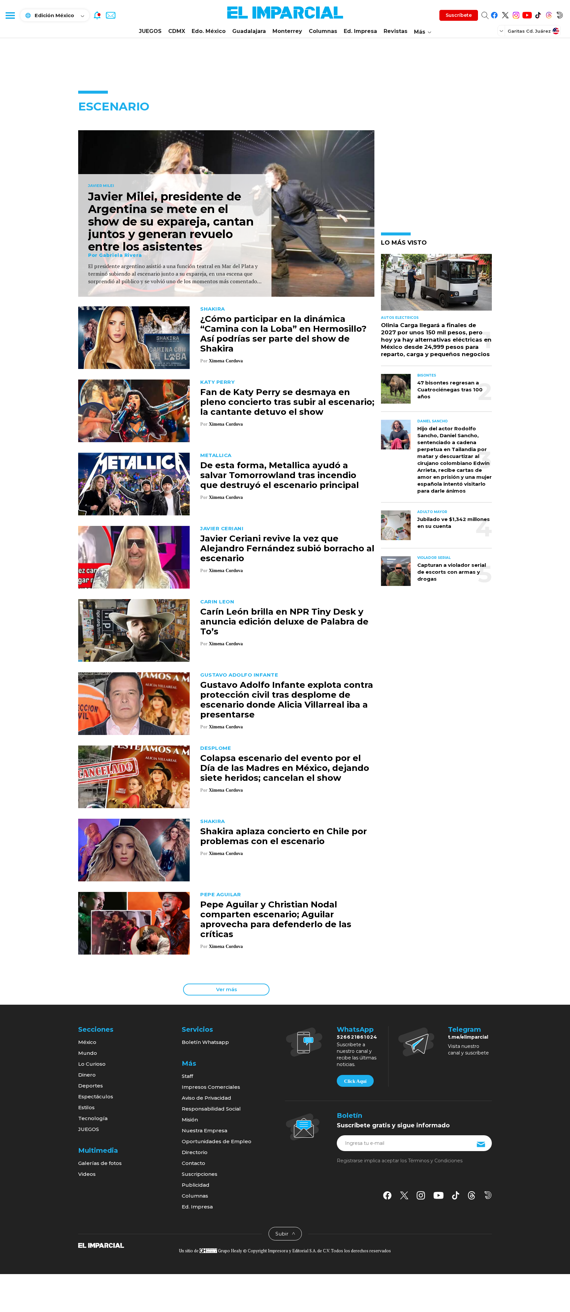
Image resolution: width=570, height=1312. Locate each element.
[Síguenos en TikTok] (537, 14)
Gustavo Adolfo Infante (239, 674)
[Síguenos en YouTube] (527, 14)
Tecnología (93, 1118)
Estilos (86, 1107)
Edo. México (209, 31)
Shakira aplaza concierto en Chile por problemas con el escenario (283, 836)
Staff (187, 1076)
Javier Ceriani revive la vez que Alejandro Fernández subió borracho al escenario (287, 548)
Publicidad (195, 1185)
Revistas (395, 31)
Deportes (90, 1086)
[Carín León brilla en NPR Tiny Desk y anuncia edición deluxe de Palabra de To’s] (134, 629)
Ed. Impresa (360, 31)
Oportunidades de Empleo (216, 1141)
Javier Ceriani (221, 528)
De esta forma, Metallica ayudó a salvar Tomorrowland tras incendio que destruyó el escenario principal (279, 475)
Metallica (216, 455)
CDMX (176, 31)
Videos (87, 1174)
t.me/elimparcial (468, 1037)
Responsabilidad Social (211, 1109)
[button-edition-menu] (502, 30)
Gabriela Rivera (120, 255)
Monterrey (287, 31)
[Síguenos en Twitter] (505, 14)
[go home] (101, 1245)
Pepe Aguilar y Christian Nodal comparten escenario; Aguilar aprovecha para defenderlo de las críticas (275, 919)
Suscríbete (459, 15)
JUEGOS (150, 31)
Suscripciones (199, 1174)
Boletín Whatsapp (205, 1042)
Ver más (226, 989)
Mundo (87, 1053)
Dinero (87, 1075)
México (87, 1042)
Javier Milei (101, 186)
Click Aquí (355, 1081)
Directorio (194, 1152)
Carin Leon (217, 601)
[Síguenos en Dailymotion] (559, 14)
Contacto (193, 1163)
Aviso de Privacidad (206, 1098)
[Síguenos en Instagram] (516, 14)
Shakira (212, 308)
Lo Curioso (92, 1064)
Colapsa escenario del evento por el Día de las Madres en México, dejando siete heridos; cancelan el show (284, 768)
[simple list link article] (436, 285)
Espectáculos (95, 1096)
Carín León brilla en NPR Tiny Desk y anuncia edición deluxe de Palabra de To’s (284, 621)
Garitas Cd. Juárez (529, 31)
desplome (215, 748)
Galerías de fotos (100, 1163)
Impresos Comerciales (211, 1087)
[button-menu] (10, 15)
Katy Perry (217, 382)
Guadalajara (249, 31)
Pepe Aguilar (220, 894)
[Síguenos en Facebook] (494, 14)
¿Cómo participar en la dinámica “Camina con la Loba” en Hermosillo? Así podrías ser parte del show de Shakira (283, 334)
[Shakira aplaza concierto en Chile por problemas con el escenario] (134, 849)
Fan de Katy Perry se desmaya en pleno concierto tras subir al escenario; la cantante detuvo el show (287, 402)
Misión (190, 1119)
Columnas (323, 31)
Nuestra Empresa (204, 1130)
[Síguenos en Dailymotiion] (488, 1195)
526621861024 (357, 1037)
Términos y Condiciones (435, 1161)
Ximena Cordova (226, 360)
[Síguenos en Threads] (548, 14)
